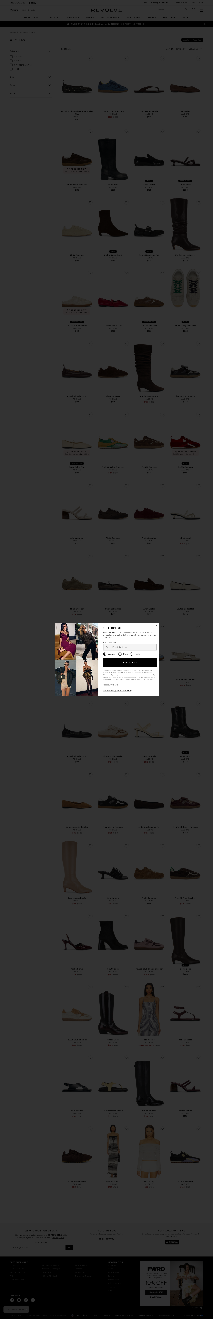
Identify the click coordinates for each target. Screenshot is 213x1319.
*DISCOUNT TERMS (110, 685)
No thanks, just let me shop (117, 690)
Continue (130, 662)
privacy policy (150, 677)
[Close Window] (156, 625)
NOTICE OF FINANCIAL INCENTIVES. (139, 679)
